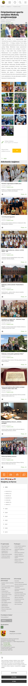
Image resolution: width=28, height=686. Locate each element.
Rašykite (4, 620)
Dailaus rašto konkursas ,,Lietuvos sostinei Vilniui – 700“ (13, 250)
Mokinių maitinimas (19, 559)
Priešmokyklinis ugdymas (20, 546)
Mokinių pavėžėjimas (19, 562)
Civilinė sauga (18, 600)
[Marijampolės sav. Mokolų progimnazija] (3, 2)
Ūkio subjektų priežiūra (6, 602)
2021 (6, 524)
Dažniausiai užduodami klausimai (20, 590)
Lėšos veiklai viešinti (6, 587)
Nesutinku (14, 677)
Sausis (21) (7, 504)
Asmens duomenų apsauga (21, 584)
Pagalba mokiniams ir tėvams (19, 557)
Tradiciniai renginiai (6, 556)
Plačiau (22, 194)
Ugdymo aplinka (5, 547)
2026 (6, 487)
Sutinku (14, 681)
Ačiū (16, 150)
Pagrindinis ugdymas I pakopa (19, 550)
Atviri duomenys (18, 604)
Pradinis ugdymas (19, 547)
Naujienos (8, 6)
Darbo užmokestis (5, 607)
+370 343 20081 (6, 643)
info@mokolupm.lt (7, 645)
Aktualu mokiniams (19, 597)
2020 (6, 528)
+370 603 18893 (6, 644)
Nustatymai (14, 672)
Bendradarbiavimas (6, 557)
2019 (6, 532)
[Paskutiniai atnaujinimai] (15, 2)
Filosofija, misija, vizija (6, 549)
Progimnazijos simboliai (7, 554)
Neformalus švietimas (19, 552)
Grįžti (5, 158)
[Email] (2, 627)
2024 (6, 512)
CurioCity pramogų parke (8, 216)
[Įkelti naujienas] (9, 2)
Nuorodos (17, 580)
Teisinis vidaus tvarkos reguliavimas (6, 595)
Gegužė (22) (8, 495)
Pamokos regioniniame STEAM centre (11, 183)
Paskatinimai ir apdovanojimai (5, 552)
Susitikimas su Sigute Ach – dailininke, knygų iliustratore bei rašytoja (13, 320)
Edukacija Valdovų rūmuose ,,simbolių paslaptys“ (11, 422)
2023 (6, 516)
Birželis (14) (8, 493)
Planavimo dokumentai (6, 609)
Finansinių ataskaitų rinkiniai (8, 586)
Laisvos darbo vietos (6, 592)
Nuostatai (4, 610)
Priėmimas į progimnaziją (20, 594)
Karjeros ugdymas (19, 554)
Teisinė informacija (19, 602)
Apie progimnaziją (5, 546)
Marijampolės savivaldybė (15, 633)
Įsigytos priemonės (6, 597)
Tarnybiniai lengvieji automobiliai (6, 600)
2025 (6, 508)
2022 (6, 520)
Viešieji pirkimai (5, 591)
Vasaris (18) (8, 502)
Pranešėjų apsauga (19, 592)
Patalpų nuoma (18, 560)
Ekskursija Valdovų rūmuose (9, 456)
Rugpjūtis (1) (8, 491)
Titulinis (2, 6)
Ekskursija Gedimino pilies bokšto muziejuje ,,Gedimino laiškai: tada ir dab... (13, 388)
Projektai (3, 589)
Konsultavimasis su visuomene (19, 586)
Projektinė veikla (16, 6)
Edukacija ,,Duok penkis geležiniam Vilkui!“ (13, 354)
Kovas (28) (7, 500)
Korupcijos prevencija (19, 599)
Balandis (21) (8, 498)
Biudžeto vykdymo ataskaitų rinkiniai (8, 583)
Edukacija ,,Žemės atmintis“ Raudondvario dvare (13, 285)
